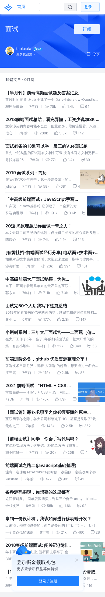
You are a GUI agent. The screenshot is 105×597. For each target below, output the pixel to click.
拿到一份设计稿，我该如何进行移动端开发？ (48, 518)
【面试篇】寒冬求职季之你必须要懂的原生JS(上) (46, 412)
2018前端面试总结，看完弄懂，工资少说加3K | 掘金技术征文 (51, 120)
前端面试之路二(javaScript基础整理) (40, 465)
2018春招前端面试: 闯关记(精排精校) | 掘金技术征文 (38, 545)
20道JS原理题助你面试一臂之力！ (38, 225)
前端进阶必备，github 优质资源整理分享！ (47, 359)
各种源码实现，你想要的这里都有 (37, 492)
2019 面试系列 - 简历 (26, 172)
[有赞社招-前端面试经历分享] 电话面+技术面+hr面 (52, 253)
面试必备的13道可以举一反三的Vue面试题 (46, 146)
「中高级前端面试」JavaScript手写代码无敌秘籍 (42, 199)
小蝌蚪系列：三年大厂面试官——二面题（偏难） (48, 332)
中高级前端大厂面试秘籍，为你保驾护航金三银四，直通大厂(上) (37, 279)
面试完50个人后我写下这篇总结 (36, 305)
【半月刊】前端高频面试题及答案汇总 (42, 92)
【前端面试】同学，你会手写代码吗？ (42, 438)
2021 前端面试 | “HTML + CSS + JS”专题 (37, 386)
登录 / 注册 (48, 581)
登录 (88, 7)
